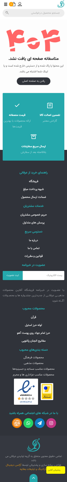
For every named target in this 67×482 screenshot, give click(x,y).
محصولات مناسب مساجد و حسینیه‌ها (33, 369)
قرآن (33, 317)
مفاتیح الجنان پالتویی (34, 341)
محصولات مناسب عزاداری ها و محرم (33, 375)
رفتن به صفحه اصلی (33, 81)
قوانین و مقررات (33, 256)
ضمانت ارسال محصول (33, 197)
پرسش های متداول (33, 223)
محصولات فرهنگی (33, 357)
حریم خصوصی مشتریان (33, 215)
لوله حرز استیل (33, 325)
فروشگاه (33, 181)
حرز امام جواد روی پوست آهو (33, 333)
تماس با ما (33, 248)
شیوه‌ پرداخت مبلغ (33, 189)
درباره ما (33, 240)
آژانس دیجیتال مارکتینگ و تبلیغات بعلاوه (26, 467)
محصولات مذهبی (33, 363)
